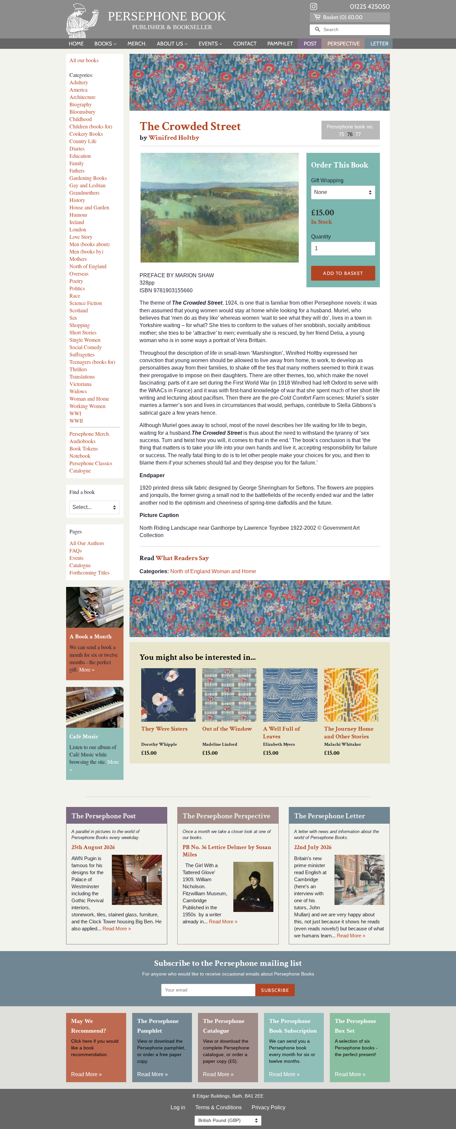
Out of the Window (227, 729)
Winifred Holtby (174, 137)
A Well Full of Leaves (281, 732)
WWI (75, 413)
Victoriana (80, 383)
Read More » (116, 928)
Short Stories (82, 332)
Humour (78, 214)
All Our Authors (86, 542)
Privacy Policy (268, 1107)
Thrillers (78, 369)
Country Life (82, 140)
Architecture (82, 96)
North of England (87, 266)
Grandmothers (84, 192)
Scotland (78, 310)
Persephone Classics (90, 463)
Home (76, 43)
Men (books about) (89, 243)
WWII (76, 420)
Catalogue (80, 470)
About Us (170, 43)
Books (103, 43)
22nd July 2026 (312, 847)
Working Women (87, 405)
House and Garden (89, 207)
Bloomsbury (82, 111)
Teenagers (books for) (92, 361)
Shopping (79, 324)
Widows (78, 391)
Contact (245, 43)
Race (74, 295)
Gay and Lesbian (87, 185)
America (78, 89)
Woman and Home (89, 398)
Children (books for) (90, 126)
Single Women (84, 339)
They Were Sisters (164, 729)
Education (80, 155)
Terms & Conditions (218, 1107)
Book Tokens (83, 448)
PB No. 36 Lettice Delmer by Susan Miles (227, 850)
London (77, 229)
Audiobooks (82, 440)
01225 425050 (370, 6)
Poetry (76, 280)
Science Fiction (85, 302)
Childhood (80, 118)
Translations (82, 376)
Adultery (78, 82)
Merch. (137, 43)
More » (86, 669)
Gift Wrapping (327, 180)
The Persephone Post (103, 816)
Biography (80, 104)
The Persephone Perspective (226, 816)
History (77, 199)
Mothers (78, 258)
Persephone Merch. (89, 433)
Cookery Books (86, 133)
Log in (178, 1107)
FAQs (75, 550)
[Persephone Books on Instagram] (313, 8)
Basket (342, 17)
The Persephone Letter (329, 816)
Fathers (76, 170)
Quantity (321, 236)
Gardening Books (88, 177)
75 (341, 134)
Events (209, 43)
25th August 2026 (93, 847)
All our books (83, 60)
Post (310, 43)
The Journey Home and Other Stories (349, 732)
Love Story (80, 236)
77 (358, 134)
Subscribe (275, 990)
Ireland (76, 221)
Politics (77, 288)
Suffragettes (81, 354)
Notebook (79, 455)
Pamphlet (280, 43)
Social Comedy (85, 346)
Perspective (343, 43)
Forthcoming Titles (89, 572)
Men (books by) (86, 251)
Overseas (78, 273)
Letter (380, 43)
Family (76, 163)
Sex (73, 317)
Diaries (76, 148)
